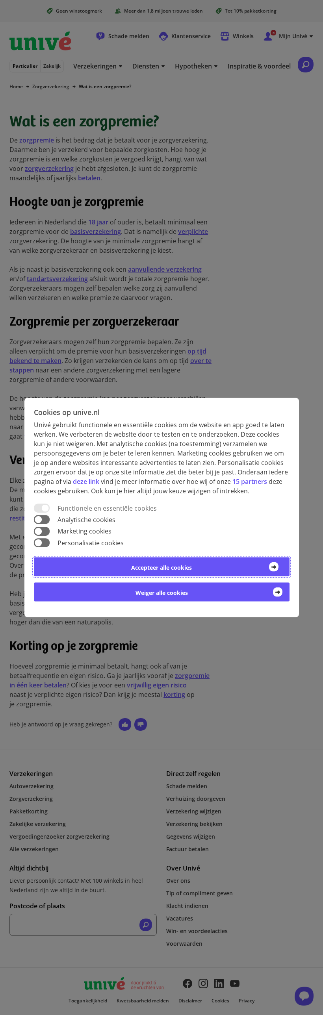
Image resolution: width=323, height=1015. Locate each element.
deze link (86, 481)
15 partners (249, 481)
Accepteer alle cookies (161, 567)
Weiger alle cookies (162, 592)
